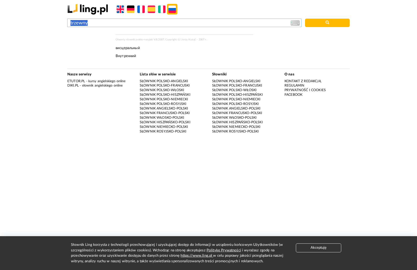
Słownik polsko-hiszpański (165, 94)
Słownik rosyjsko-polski (163, 131)
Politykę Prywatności (224, 250)
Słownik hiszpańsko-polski (165, 122)
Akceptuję (319, 247)
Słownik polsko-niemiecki (164, 99)
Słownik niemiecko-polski (164, 127)
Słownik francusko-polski (165, 113)
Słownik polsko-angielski (164, 81)
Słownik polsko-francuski (165, 85)
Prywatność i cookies (305, 90)
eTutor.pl (76, 81)
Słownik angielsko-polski (164, 108)
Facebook (293, 94)
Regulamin (294, 85)
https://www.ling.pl (197, 255)
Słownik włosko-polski (162, 117)
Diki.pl (73, 85)
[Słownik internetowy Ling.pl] (88, 9)
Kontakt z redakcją (303, 81)
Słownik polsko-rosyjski (163, 104)
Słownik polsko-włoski (162, 90)
